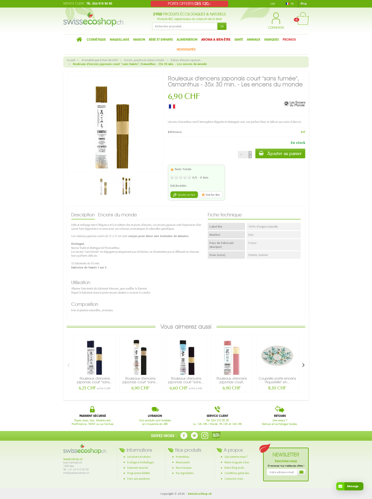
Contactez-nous (234, 479)
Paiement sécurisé (137, 468)
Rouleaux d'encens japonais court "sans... (95, 380)
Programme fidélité (138, 473)
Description (83, 215)
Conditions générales (237, 473)
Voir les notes (178, 185)
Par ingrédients (185, 473)
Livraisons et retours (139, 457)
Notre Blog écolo (234, 468)
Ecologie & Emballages (140, 462)
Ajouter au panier (284, 153)
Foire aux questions (138, 479)
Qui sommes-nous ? (236, 457)
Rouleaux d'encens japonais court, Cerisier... (232, 382)
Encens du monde (117, 215)
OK (222, 26)
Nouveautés (183, 462)
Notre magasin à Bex (237, 462)
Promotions (182, 457)
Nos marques (184, 468)
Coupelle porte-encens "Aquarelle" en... (277, 380)
